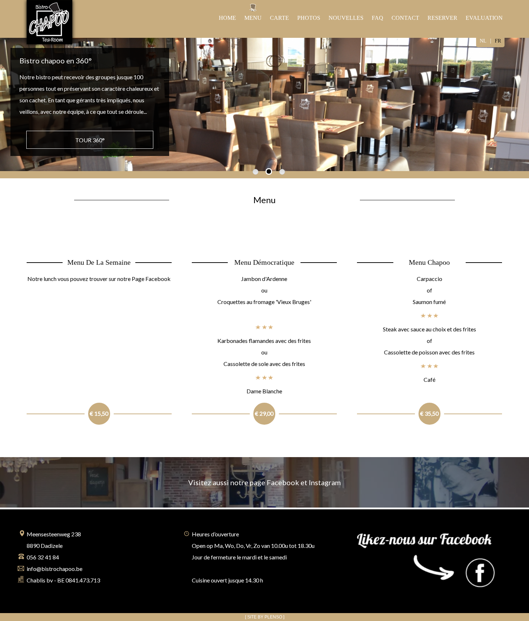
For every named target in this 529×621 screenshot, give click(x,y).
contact (405, 18)
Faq (377, 18)
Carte (279, 18)
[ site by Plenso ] (264, 617)
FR (498, 41)
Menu (253, 18)
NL (483, 41)
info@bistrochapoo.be (54, 568)
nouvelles (346, 18)
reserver (442, 18)
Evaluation (484, 18)
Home (227, 18)
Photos (308, 18)
